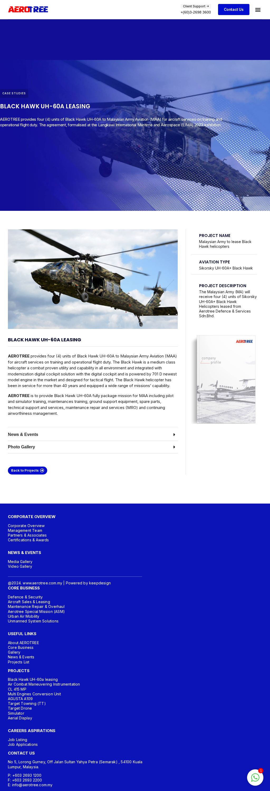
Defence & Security (25, 597)
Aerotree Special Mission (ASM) (36, 611)
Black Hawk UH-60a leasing (33, 679)
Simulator (16, 713)
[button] (257, 9)
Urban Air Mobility (24, 616)
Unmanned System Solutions (33, 621)
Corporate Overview (26, 525)
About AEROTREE (23, 642)
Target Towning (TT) (27, 703)
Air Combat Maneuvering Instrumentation (44, 684)
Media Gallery (20, 561)
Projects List (19, 662)
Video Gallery (20, 566)
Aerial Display (20, 718)
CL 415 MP (17, 689)
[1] (255, 780)
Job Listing (17, 739)
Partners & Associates (27, 535)
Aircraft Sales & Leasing (29, 601)
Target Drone (20, 708)
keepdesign (100, 583)
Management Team (25, 530)
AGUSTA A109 (20, 698)
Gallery (14, 652)
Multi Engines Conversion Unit (34, 694)
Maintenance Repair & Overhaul (36, 606)
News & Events (23, 434)
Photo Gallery (21, 447)
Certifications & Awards (28, 540)
